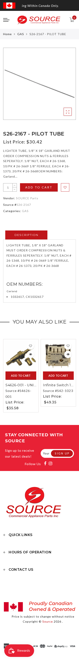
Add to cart (38, 187)
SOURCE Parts (27, 198)
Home (7, 34)
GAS (20, 34)
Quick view (30, 354)
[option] (39, 84)
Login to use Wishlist (65, 187)
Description (26, 235)
